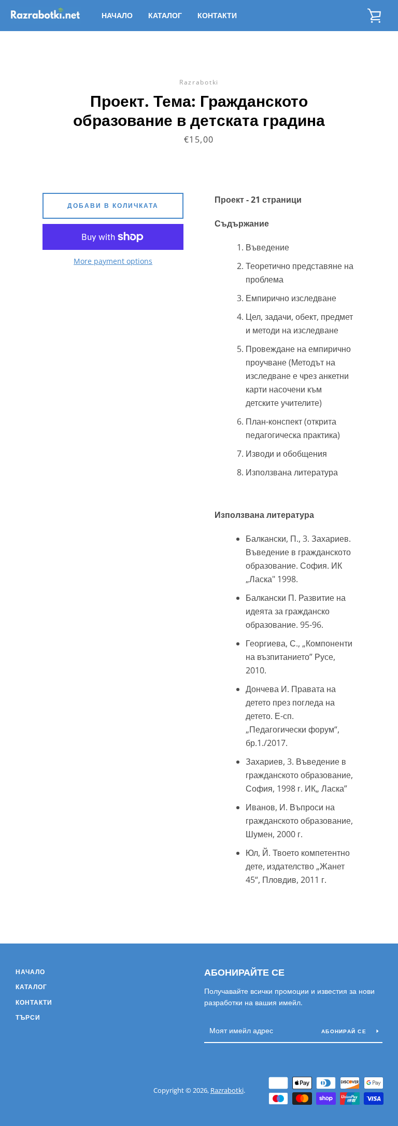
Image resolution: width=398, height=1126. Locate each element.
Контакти (217, 15)
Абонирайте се (244, 972)
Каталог (165, 15)
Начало (117, 15)
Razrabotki (227, 1090)
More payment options (113, 261)
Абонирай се (344, 1031)
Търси (28, 1017)
